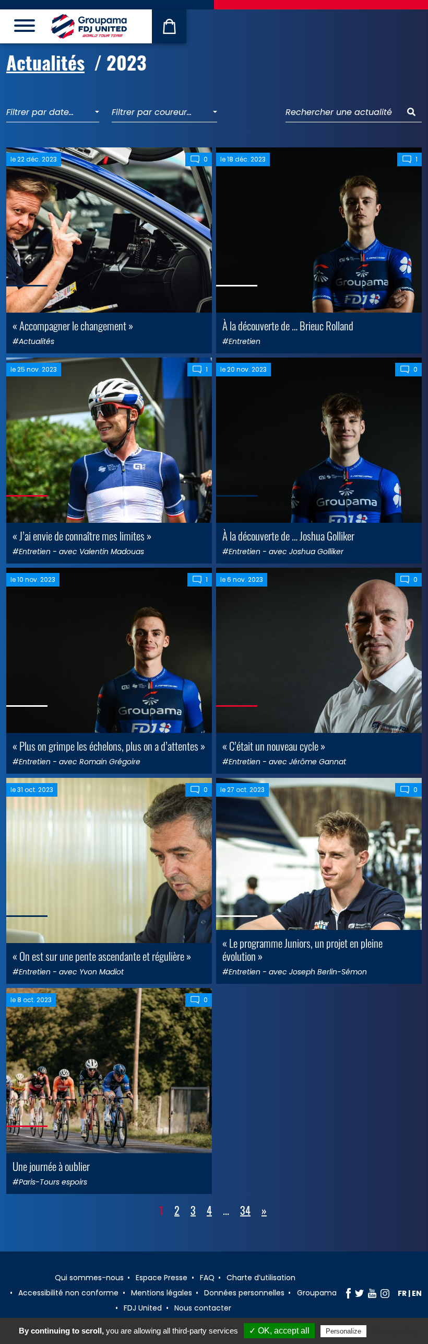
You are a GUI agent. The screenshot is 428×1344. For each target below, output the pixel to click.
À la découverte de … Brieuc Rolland (287, 325)
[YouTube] (372, 1293)
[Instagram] (384, 1293)
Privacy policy (394, 1331)
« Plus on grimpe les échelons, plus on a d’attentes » (109, 746)
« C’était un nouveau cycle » (273, 746)
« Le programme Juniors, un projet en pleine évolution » (302, 949)
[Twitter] (359, 1293)
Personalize (343, 1331)
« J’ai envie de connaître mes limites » (82, 535)
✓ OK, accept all (279, 1330)
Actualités (45, 62)
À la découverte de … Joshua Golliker (288, 535)
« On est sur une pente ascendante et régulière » (102, 956)
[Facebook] (348, 1293)
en (417, 1293)
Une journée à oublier (51, 1166)
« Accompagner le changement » (73, 325)
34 (245, 1210)
